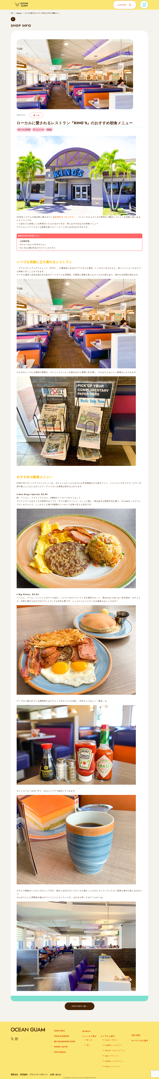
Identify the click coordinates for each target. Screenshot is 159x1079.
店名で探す (136, 1035)
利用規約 (24, 1074)
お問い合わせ (55, 1074)
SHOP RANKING (61, 1036)
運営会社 (14, 1074)
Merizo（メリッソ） (111, 1066)
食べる (88, 1040)
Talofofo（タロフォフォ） (114, 1050)
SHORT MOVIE (61, 1046)
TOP (12, 13)
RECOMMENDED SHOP (64, 1041)
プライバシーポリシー (38, 1074)
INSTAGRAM (60, 1052)
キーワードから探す (139, 1040)
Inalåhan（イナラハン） (113, 1061)
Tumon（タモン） (110, 1040)
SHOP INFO (59, 1030)
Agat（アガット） (111, 1055)
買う (87, 1045)
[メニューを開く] (144, 5)
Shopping (18, 13)
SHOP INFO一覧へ (79, 1006)
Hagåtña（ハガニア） (112, 1045)
